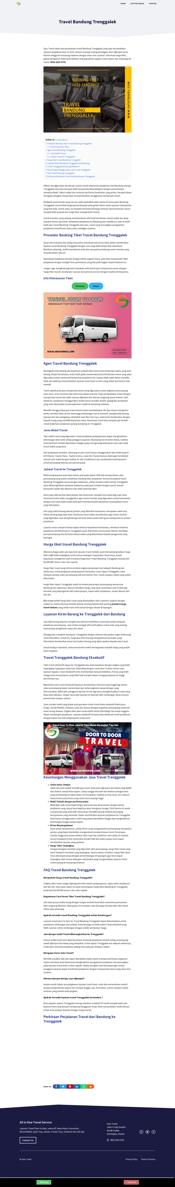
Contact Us (27, 1140)
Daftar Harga (137, 3)
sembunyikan (61, 140)
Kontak (153, 3)
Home (123, 3)
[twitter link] (147, 1132)
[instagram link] (141, 1132)
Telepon (96, 286)
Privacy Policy (132, 1159)
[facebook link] (153, 1132)
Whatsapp (80, 286)
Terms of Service (148, 1159)
